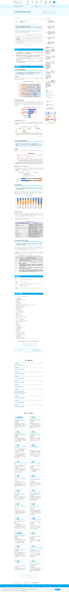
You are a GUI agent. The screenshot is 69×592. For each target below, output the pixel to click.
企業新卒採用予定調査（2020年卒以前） (20, 392)
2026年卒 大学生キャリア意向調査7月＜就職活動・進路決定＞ (48, 58)
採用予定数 (20, 42)
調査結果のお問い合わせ (21, 350)
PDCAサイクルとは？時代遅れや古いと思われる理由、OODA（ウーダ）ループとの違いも (51, 27)
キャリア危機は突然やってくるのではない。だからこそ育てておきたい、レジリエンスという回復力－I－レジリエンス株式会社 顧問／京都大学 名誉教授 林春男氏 (48, 75)
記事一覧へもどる (29, 575)
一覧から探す (52, 6)
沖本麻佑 (22, 22)
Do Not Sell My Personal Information (49, 589)
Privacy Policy (24, 590)
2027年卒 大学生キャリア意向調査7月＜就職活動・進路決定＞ (51, 43)
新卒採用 (40, 6)
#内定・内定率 (48, 92)
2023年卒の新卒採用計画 (21, 41)
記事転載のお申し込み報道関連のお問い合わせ (36, 350)
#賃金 (46, 96)
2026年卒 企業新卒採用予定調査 (19, 369)
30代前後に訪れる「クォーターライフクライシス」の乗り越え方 (51, 38)
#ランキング (51, 92)
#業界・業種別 (48, 97)
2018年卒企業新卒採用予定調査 (19, 402)
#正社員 (51, 97)
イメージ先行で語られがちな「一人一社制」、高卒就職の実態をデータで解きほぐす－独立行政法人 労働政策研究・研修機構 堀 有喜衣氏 (48, 84)
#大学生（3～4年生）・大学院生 (50, 95)
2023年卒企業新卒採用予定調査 (19, 382)
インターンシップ (45, 6)
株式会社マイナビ (17, 30)
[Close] (68, 589)
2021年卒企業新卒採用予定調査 (19, 391)
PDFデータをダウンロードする (50, 12)
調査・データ (49, 20)
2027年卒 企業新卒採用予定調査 (19, 365)
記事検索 (16, 6)
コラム (49, 30)
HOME (15, 582)
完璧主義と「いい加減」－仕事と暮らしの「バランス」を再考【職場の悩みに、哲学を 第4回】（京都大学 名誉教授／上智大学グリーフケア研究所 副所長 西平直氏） (48, 65)
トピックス (18, 37)
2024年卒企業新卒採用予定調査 (19, 378)
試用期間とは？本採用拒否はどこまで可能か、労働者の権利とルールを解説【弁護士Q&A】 (51, 32)
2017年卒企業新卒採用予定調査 (19, 406)
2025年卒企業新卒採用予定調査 (19, 373)
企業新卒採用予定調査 (26, 582)
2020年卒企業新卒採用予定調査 (19, 393)
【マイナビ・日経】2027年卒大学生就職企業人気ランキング (51, 22)
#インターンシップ (50, 96)
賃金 (49, 6)
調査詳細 (18, 39)
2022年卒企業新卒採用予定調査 (19, 386)
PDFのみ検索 (20, 6)
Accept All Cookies (57, 589)
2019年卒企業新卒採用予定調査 (19, 397)
